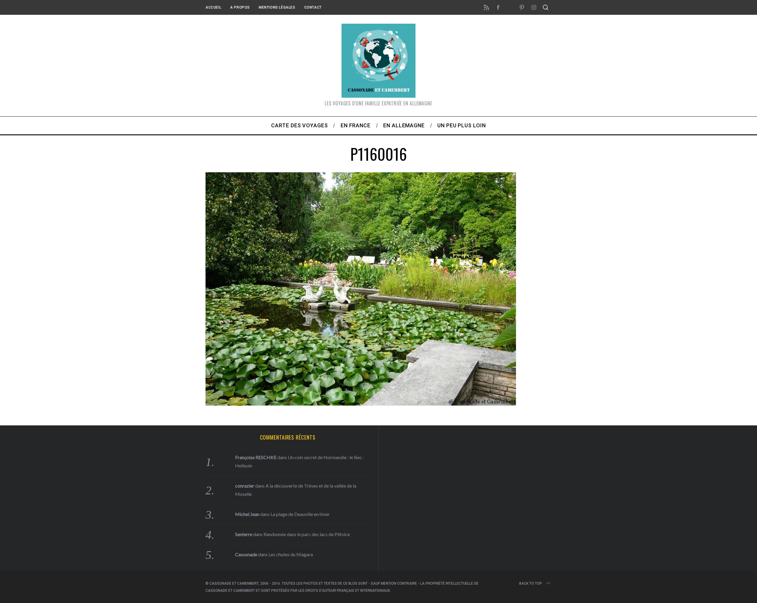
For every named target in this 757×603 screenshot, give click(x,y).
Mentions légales (277, 7)
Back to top (530, 583)
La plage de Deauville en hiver (300, 514)
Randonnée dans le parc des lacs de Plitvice (306, 534)
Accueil (213, 7)
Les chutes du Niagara (290, 554)
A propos (240, 7)
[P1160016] (361, 403)
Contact (313, 7)
